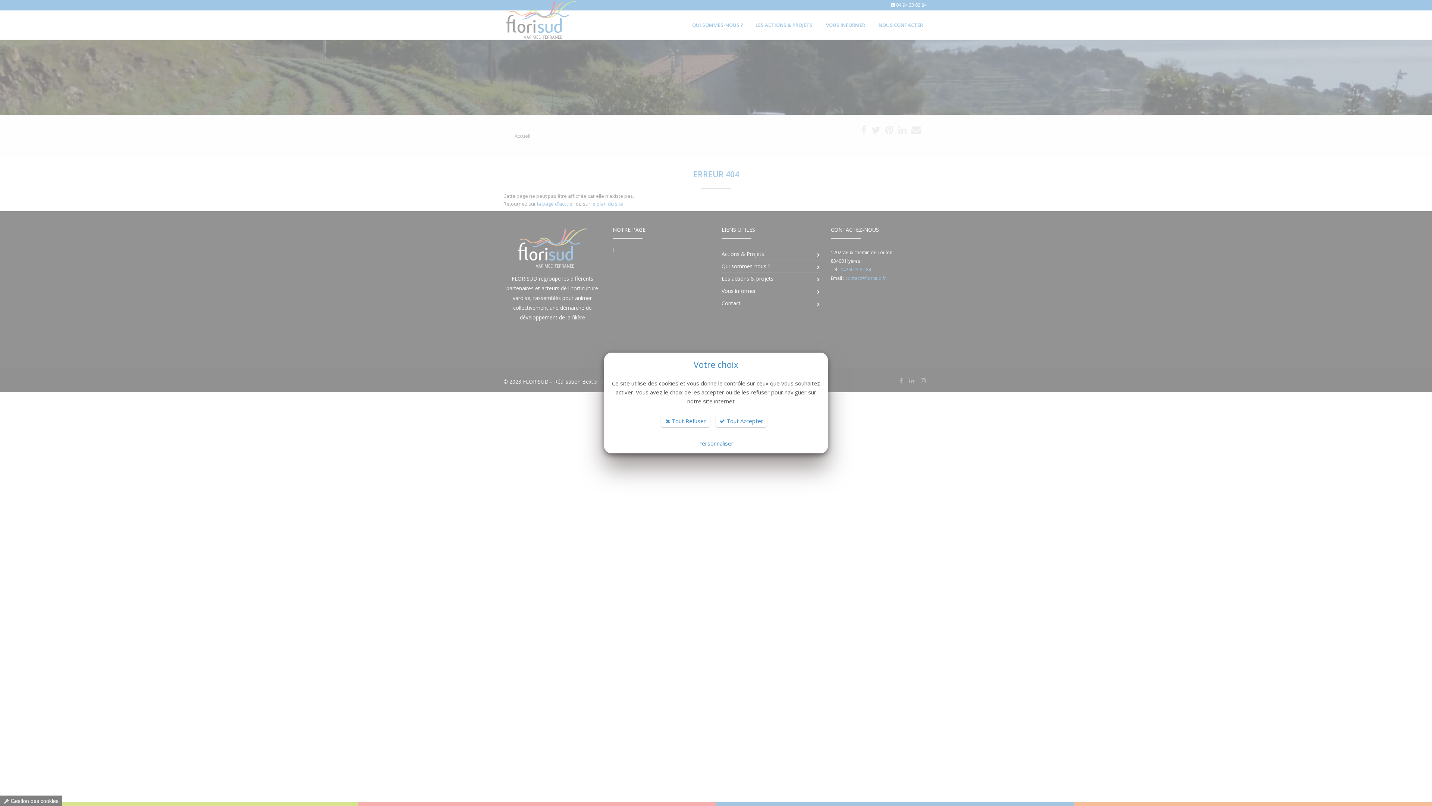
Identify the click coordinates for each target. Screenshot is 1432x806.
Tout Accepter (744, 421)
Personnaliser (716, 443)
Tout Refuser (688, 421)
